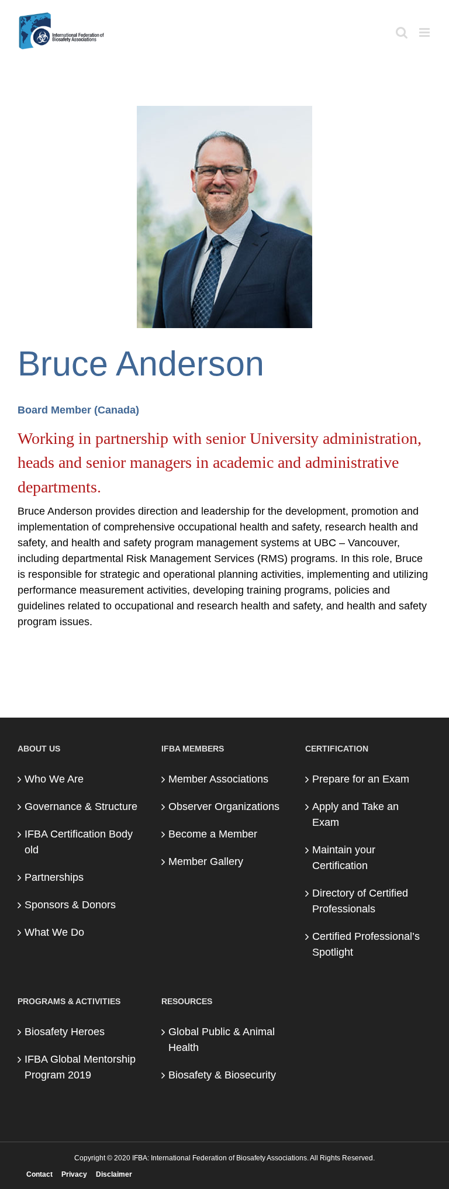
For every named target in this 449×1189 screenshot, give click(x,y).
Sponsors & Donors (70, 905)
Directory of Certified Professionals (360, 901)
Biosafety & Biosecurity (222, 1075)
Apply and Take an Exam (355, 814)
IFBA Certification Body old (79, 842)
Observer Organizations (223, 806)
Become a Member (212, 834)
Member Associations (218, 779)
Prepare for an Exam (360, 779)
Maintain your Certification (343, 857)
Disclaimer (114, 1174)
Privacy (74, 1174)
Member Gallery (205, 861)
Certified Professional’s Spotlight (366, 944)
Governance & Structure (81, 806)
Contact (39, 1174)
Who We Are (54, 779)
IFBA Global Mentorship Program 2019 (80, 1067)
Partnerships (54, 877)
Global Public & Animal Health (221, 1039)
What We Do (54, 932)
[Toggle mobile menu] (425, 32)
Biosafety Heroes (65, 1032)
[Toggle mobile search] (401, 32)
